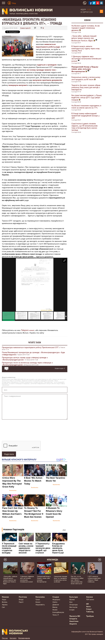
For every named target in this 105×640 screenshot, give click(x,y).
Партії (21, 602)
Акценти (73, 623)
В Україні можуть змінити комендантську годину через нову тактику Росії (85, 48)
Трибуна (90, 616)
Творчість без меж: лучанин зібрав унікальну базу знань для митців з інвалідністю (85, 87)
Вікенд (54, 607)
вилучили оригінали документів (47, 80)
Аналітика (73, 621)
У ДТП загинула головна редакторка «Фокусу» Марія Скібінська (94, 579)
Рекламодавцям (24, 638)
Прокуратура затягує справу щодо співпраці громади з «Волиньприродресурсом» (25, 358)
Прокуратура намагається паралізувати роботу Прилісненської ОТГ (30, 347)
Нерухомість (40, 604)
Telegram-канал (27, 330)
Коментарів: (25, 28)
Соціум (55, 596)
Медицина (56, 599)
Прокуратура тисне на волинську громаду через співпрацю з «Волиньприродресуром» (27, 363)
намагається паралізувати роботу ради (48, 45)
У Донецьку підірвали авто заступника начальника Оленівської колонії (86, 58)
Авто (88, 606)
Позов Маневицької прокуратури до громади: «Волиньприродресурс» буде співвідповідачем (33, 353)
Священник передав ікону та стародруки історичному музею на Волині (60, 579)
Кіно (70, 602)
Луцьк (4, 599)
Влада (21, 599)
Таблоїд (89, 611)
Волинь (4, 602)
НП (87, 604)
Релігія (54, 610)
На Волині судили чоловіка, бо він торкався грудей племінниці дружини (85, 27)
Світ (3, 607)
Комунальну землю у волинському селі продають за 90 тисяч (85, 78)
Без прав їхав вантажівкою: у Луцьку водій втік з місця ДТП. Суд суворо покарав (86, 97)
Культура (73, 596)
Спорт (89, 609)
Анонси (89, 596)
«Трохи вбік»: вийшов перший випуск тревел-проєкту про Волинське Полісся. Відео (83, 38)
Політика (23, 596)
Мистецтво (73, 607)
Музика (72, 599)
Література (73, 604)
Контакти (13, 638)
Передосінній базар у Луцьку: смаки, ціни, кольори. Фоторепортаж (44, 579)
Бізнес (38, 602)
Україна (4, 604)
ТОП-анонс (90, 599)
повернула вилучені (17, 85)
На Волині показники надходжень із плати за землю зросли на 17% (86, 106)
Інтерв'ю (73, 618)
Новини (87, 20)
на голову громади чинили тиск (41, 69)
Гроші (38, 599)
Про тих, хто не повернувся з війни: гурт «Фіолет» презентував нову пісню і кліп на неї (77, 579)
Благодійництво (58, 612)
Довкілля (55, 604)
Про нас (5, 638)
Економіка (40, 596)
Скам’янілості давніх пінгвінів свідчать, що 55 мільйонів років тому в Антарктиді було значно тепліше (84, 126)
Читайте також (34, 342)
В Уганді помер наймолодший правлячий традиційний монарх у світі (85, 115)
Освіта (54, 602)
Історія (71, 610)
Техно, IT (55, 615)
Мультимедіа (52, 559)
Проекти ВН (74, 616)
